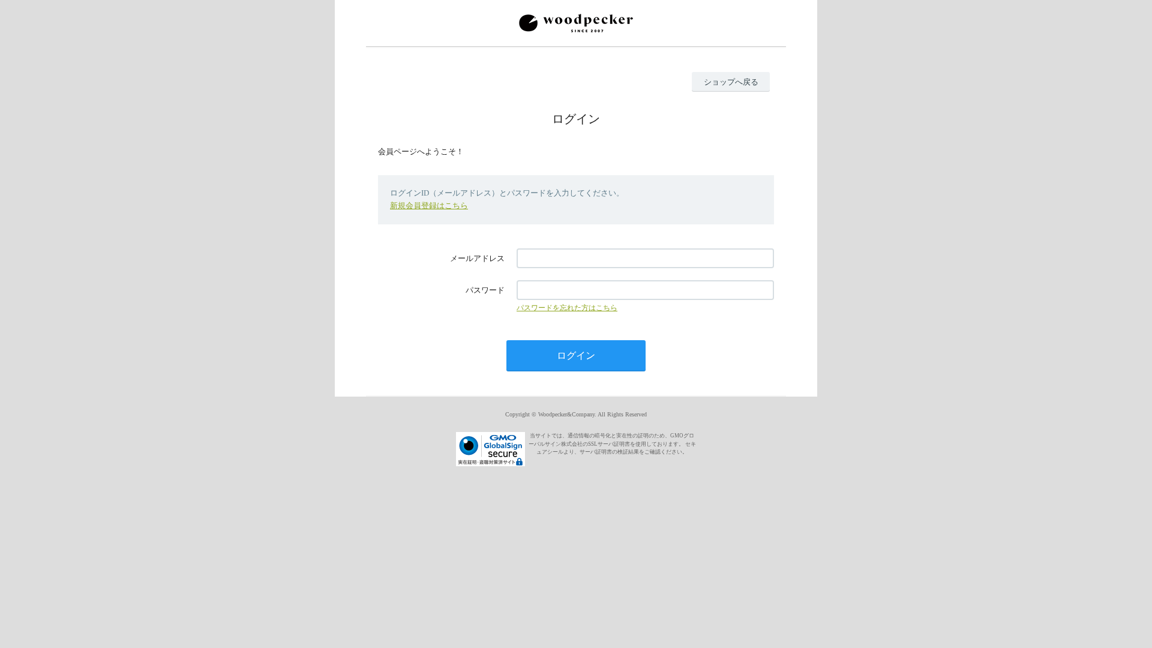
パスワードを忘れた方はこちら (567, 308)
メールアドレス (477, 258)
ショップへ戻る (731, 81)
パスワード (485, 290)
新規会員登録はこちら (429, 205)
